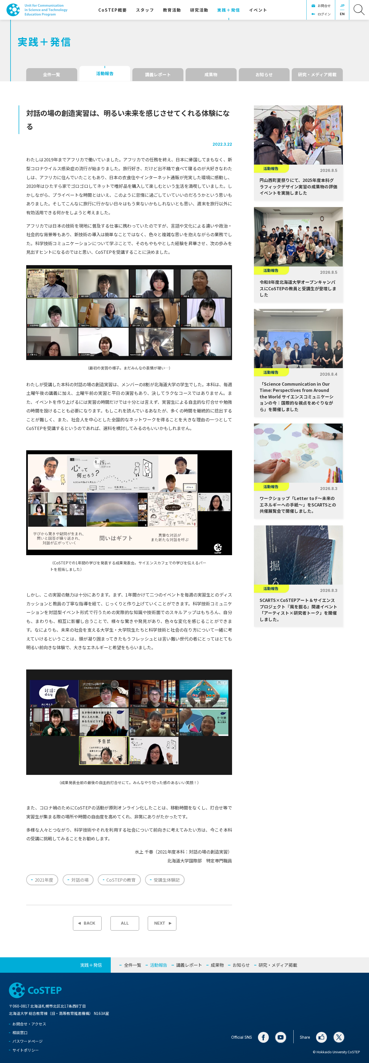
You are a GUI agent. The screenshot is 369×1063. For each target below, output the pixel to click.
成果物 (210, 74)
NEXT (159, 923)
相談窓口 (20, 1032)
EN (342, 14)
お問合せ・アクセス (29, 1024)
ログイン (324, 14)
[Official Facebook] (263, 1037)
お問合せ (324, 5)
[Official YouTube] (281, 1037)
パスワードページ (27, 1041)
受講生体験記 (167, 880)
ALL (125, 923)
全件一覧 (51, 74)
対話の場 (80, 880)
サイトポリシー (25, 1050)
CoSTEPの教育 (121, 880)
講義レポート (158, 74)
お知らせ (264, 74)
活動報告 (104, 73)
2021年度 (44, 880)
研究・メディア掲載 (317, 74)
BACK (89, 923)
